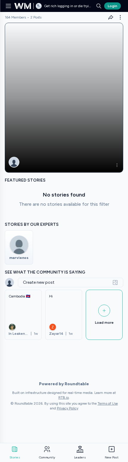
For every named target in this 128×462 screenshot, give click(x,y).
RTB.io (63, 397)
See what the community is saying (45, 272)
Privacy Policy (67, 408)
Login (112, 6)
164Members (15, 17)
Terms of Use (108, 403)
